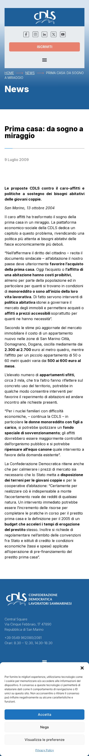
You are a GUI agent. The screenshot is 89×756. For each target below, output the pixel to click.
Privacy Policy (44, 750)
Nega (44, 727)
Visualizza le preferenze (45, 739)
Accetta (44, 714)
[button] (82, 668)
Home (9, 73)
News (30, 73)
